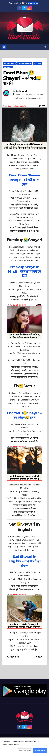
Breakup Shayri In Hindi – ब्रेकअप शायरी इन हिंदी (24, 271)
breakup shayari (22, 94)
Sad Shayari (8, 67)
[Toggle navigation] (24, 47)
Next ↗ (38, 656)
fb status (29, 98)
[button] (45, 47)
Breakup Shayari (10, 63)
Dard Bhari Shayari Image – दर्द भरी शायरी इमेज (24, 179)
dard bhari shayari (36, 94)
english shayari (18, 98)
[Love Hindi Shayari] (24, 690)
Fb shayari (37, 63)
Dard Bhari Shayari (25, 63)
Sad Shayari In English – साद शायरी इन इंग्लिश (24, 561)
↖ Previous (13, 656)
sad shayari (37, 98)
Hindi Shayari (21, 91)
